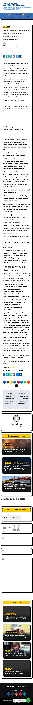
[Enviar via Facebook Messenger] (17, 56)
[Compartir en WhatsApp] (10, 56)
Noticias (11, 44)
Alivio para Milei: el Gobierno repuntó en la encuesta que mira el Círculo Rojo (16, 655)
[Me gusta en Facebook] (14, 56)
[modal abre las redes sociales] (20, 56)
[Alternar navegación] (2, 16)
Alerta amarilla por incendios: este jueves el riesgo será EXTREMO (16, 449)
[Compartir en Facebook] (4, 56)
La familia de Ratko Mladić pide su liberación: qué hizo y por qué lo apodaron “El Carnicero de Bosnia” (16, 637)
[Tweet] (7, 56)
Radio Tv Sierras (16, 14)
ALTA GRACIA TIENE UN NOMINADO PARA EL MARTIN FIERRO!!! (14, 468)
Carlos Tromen (14, 367)
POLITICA (8, 650)
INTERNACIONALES (11, 632)
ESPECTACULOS (10, 614)
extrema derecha (10, 47)
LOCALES (6, 26)
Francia (18, 47)
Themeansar (16, 702)
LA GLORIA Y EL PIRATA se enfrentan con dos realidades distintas (10, 398)
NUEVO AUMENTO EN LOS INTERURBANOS (13, 485)
